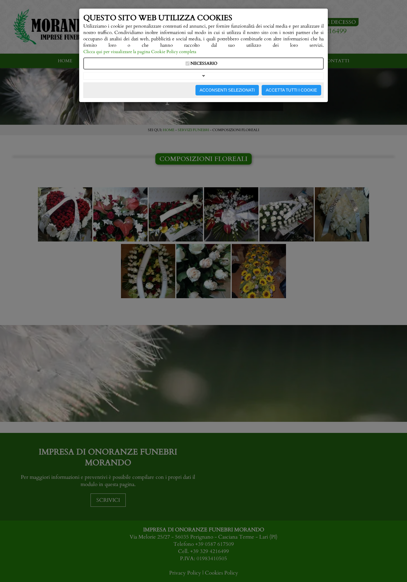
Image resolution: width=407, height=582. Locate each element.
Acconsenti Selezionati (227, 90)
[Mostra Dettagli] (203, 76)
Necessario (203, 63)
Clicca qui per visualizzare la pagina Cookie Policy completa (139, 52)
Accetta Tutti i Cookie (291, 90)
